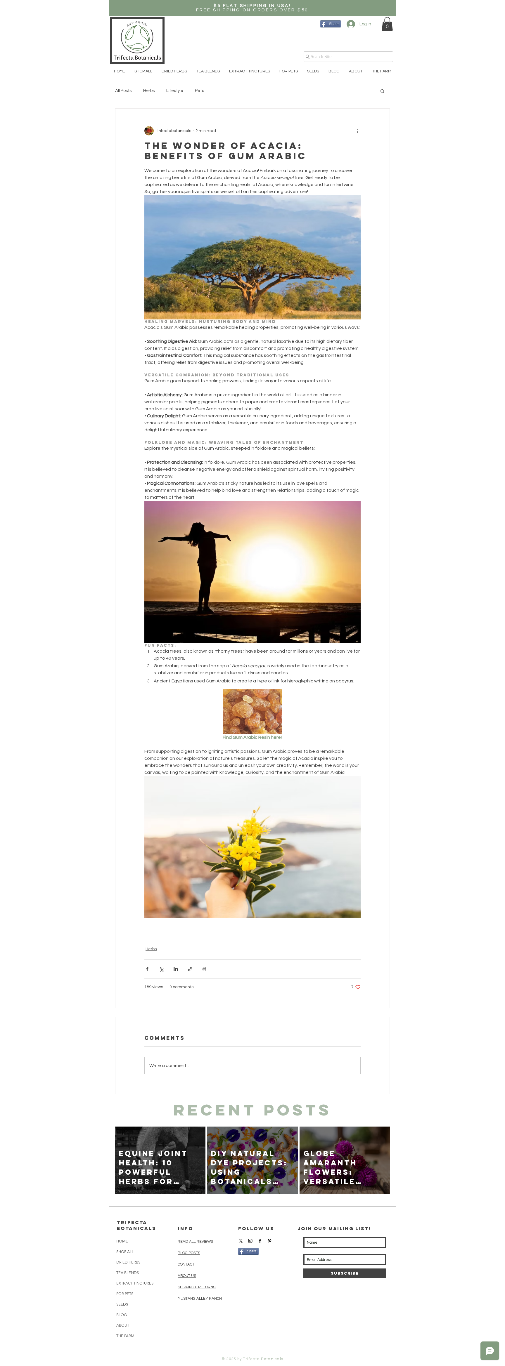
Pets (199, 90)
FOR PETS (124, 1294)
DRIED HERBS (128, 1262)
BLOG (121, 1315)
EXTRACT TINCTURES (134, 1283)
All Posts (123, 90)
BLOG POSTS (189, 1253)
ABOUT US (187, 1276)
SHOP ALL (125, 1251)
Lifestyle (174, 90)
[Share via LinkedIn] (176, 969)
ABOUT (122, 1325)
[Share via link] (190, 969)
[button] (387, 24)
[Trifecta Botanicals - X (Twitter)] (240, 1241)
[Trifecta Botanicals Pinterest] (269, 1241)
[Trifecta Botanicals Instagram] (250, 1241)
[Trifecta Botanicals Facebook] (260, 1241)
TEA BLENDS (127, 1273)
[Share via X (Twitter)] (161, 969)
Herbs (149, 90)
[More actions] (357, 130)
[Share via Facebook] (147, 969)
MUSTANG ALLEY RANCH (200, 1299)
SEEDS (122, 1304)
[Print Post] (204, 969)
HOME (122, 1241)
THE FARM (125, 1336)
